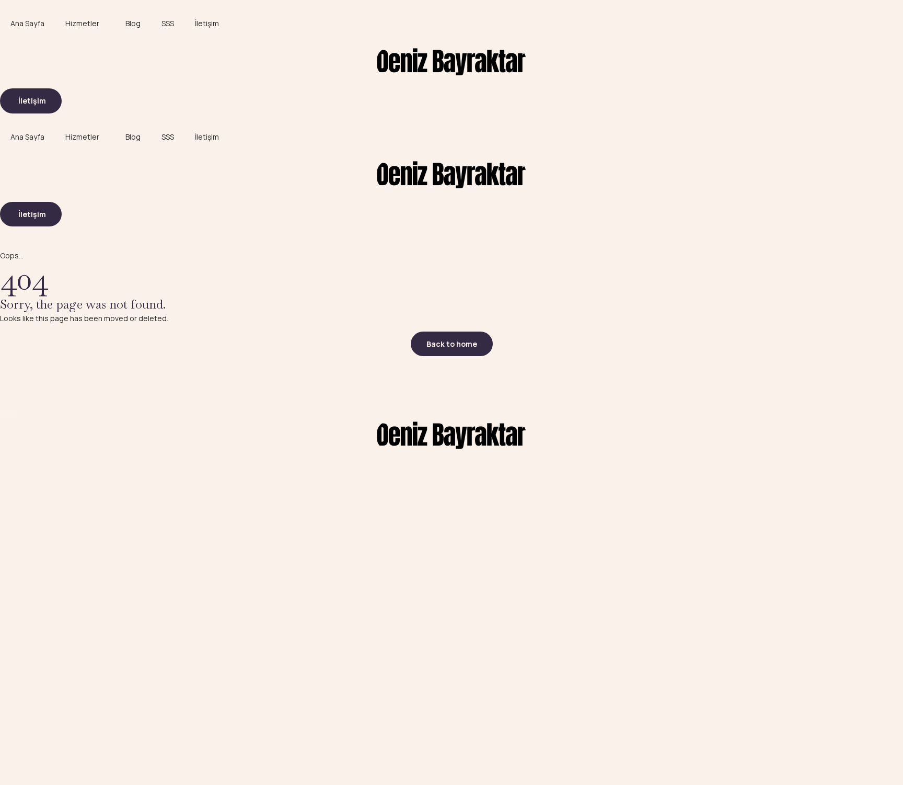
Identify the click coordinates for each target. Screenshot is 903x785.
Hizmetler (82, 23)
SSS (167, 23)
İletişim (207, 23)
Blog (133, 23)
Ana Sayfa (27, 23)
